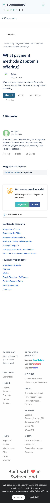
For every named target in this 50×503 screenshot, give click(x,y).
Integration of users (11, 229)
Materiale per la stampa (36, 382)
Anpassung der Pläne (12, 233)
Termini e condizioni (34, 393)
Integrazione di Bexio (12, 265)
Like (22, 95)
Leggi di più (34, 497)
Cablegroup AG (32, 422)
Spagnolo (7, 403)
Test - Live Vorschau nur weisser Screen (20, 253)
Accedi (35, 204)
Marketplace (9, 448)
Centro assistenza (33, 440)
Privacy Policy (41, 491)
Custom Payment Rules (13, 281)
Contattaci (8, 376)
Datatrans (7, 289)
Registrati (22, 204)
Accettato (18, 497)
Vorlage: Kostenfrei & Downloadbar (18, 249)
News (5, 456)
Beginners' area (22, 43)
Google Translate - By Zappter (15, 277)
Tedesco (6, 391)
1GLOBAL (29, 429)
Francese (7, 395)
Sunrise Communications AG (34, 416)
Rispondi (9, 95)
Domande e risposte (34, 448)
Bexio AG (29, 426)
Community (10, 18)
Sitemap (6, 460)
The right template (11, 245)
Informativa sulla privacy (33, 402)
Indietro (11, 35)
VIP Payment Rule (10, 285)
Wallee (6, 273)
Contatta (29, 452)
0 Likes (31, 154)
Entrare (7, 172)
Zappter (34, 360)
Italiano (6, 399)
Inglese (6, 387)
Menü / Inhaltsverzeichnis (14, 237)
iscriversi (16, 172)
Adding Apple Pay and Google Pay (17, 241)
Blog (5, 452)
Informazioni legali (33, 397)
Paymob (6, 269)
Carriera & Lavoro (33, 378)
